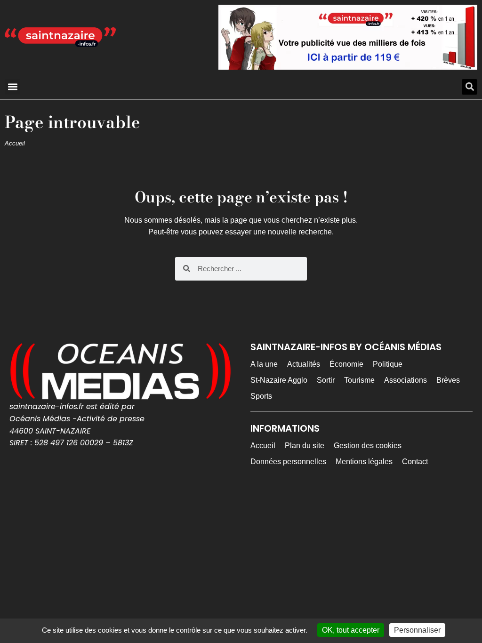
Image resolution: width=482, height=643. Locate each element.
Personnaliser (417, 630)
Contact (415, 462)
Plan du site (304, 446)
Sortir (326, 380)
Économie (346, 364)
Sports (261, 396)
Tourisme (359, 380)
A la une (264, 364)
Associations (405, 380)
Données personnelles (288, 462)
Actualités (303, 364)
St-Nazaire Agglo (278, 380)
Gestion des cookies (368, 446)
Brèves (448, 380)
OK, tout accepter (350, 630)
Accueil (15, 143)
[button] (12, 87)
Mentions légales (364, 462)
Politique (387, 364)
